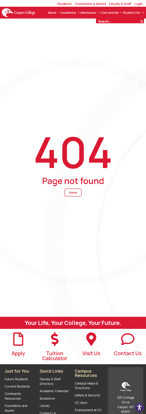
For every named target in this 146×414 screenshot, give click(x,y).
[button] (139, 407)
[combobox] (118, 20)
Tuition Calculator (54, 356)
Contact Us (128, 353)
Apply (18, 353)
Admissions (88, 13)
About (52, 13)
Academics (68, 13)
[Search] (142, 20)
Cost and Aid (109, 13)
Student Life (131, 13)
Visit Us (91, 353)
